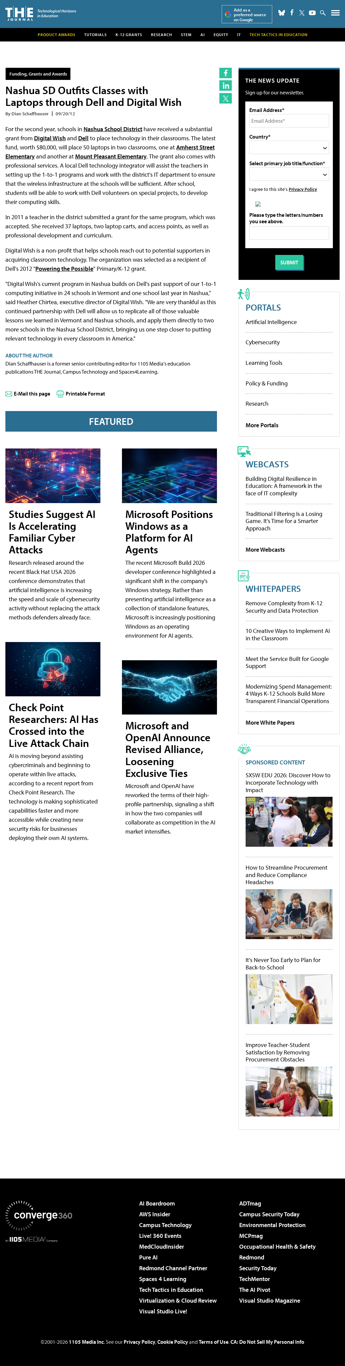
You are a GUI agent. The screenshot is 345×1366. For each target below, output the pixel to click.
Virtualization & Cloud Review (178, 1300)
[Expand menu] (335, 14)
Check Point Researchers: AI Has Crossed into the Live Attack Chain (53, 725)
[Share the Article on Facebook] (225, 73)
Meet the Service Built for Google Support (287, 662)
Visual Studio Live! (163, 1311)
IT (239, 34)
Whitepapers (273, 588)
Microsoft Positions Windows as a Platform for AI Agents (169, 531)
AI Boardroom (157, 1203)
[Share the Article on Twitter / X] (225, 98)
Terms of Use (213, 1341)
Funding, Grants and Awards (38, 73)
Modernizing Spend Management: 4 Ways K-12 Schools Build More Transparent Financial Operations (289, 693)
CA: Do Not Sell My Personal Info (267, 1341)
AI (202, 34)
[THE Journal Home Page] (40, 13)
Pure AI (148, 1257)
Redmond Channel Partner (173, 1268)
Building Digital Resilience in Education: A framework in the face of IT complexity (284, 486)
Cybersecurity (263, 342)
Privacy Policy (303, 189)
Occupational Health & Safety (277, 1246)
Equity (221, 34)
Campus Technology (165, 1225)
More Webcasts (265, 549)
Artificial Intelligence (271, 322)
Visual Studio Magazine (269, 1300)
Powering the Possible (64, 268)
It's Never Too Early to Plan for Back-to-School (283, 963)
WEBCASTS (267, 464)
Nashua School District (113, 129)
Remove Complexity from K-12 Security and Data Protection (284, 606)
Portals (263, 307)
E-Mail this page (32, 393)
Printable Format (85, 393)
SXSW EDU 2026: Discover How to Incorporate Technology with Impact (288, 782)
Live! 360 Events (160, 1236)
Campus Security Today (269, 1214)
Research (161, 34)
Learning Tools (264, 363)
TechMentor (254, 1279)
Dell (83, 138)
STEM (186, 34)
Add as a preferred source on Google (250, 14)
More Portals (262, 425)
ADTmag (250, 1203)
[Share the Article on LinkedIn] (225, 85)
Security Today (258, 1268)
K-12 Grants (129, 34)
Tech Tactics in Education (171, 1290)
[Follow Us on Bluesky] (281, 12)
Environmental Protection (272, 1225)
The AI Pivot (254, 1290)
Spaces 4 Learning (162, 1279)
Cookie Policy (172, 1341)
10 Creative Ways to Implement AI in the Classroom (288, 634)
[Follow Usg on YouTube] (312, 12)
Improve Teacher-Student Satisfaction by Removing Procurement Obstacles (278, 1052)
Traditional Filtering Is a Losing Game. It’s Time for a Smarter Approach (284, 521)
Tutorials (95, 34)
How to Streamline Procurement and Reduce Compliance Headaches (286, 875)
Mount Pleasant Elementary (111, 156)
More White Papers (270, 722)
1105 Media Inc (86, 1341)
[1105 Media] (38, 1276)
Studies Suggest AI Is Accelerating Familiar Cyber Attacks (52, 531)
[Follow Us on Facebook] (292, 12)
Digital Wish (50, 138)
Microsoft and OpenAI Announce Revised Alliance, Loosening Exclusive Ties (168, 749)
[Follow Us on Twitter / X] (302, 13)
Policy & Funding (267, 383)
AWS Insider (154, 1214)
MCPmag (251, 1236)
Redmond (251, 1257)
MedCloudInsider (161, 1246)
